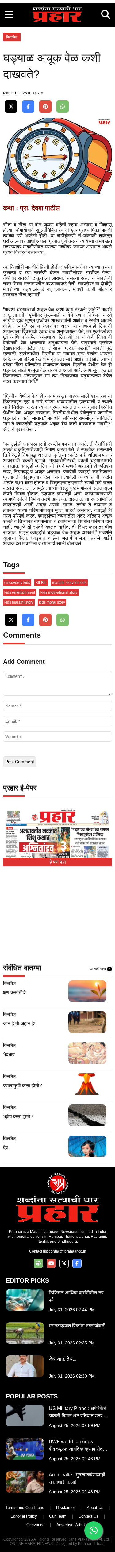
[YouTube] (51, 1263)
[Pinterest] (45, 106)
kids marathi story (18, 602)
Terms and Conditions (25, 1507)
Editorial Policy (23, 1516)
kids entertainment (19, 592)
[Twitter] (11, 106)
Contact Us (88, 1516)
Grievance (35, 1525)
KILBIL (41, 583)
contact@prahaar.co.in (67, 1251)
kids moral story (52, 602)
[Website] (38, 1263)
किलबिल (11, 37)
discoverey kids (17, 583)
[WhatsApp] (62, 106)
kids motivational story (58, 592)
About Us (95, 1507)
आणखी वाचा (100, 969)
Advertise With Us (72, 1525)
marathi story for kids (69, 583)
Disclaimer (65, 1507)
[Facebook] (28, 106)
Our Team (58, 1516)
